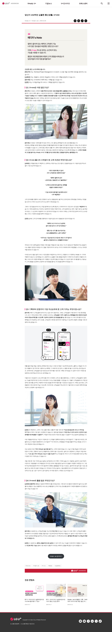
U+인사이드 (65, 3)
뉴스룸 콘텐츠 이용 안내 (27, 623)
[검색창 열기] (101, 3)
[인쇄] (78, 20)
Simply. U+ (32, 3)
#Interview (28, 565)
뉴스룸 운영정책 (14, 623)
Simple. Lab (35, 20)
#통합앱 (50, 565)
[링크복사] (82, 20)
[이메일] (75, 20)
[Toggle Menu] (109, 3)
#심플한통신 (58, 565)
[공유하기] (85, 20)
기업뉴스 (48, 3)
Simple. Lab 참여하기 (56, 556)
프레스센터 (83, 3)
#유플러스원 (36, 565)
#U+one (44, 565)
